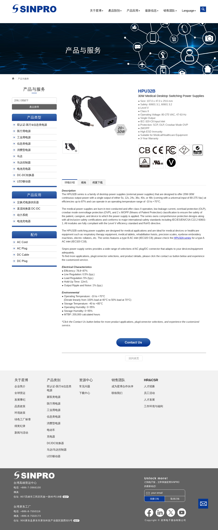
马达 (19, 156)
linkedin (160, 512)
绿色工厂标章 (22, 419)
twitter (171, 512)
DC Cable (23, 254)
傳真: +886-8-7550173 (27, 516)
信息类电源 (24, 143)
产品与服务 (23, 78)
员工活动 (149, 393)
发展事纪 (19, 399)
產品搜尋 (34, 106)
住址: (17, 496)
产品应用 (132, 10)
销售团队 (169, 10)
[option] (96, 113)
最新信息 (151, 10)
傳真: (17, 492)
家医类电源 (53, 396)
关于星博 (96, 10)
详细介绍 (70, 182)
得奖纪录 (19, 426)
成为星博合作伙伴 (122, 386)
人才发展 (149, 399)
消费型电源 (24, 149)
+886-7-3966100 (30, 487)
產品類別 (114, 10)
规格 (83, 182)
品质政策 (19, 406)
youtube (181, 512)
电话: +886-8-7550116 (27, 511)
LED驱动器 (24, 181)
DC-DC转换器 (25, 175)
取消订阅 (174, 499)
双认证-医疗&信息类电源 (32, 124)
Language (188, 10)
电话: (17, 487)
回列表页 (134, 358)
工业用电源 (24, 137)
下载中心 (84, 393)
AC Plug (22, 248)
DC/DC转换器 (55, 443)
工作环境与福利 (153, 406)
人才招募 (149, 386)
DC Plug (22, 261)
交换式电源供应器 (28, 202)
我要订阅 (154, 499)
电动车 (51, 429)
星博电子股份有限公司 (34, 8)
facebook (149, 512)
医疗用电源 (24, 131)
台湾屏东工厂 (22, 506)
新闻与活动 (21, 432)
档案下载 (97, 182)
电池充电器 (24, 168)
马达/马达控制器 (57, 449)
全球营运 (19, 393)
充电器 (51, 436)
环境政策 (19, 412)
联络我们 (203, 504)
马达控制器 (24, 162)
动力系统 (22, 214)
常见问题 (84, 386)
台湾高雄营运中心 (25, 482)
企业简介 (19, 386)
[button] (203, 9)
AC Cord (22, 242)
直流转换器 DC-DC (28, 208)
